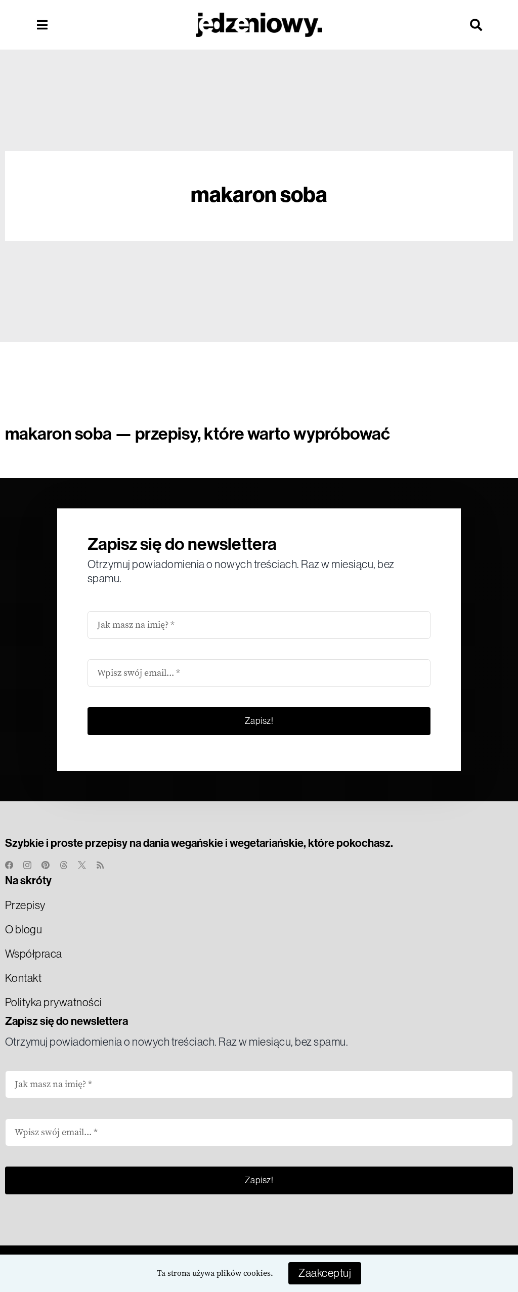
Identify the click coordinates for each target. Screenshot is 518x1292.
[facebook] (9, 865)
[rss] (100, 865)
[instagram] (27, 865)
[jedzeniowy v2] (259, 17)
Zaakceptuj (324, 1273)
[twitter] (82, 865)
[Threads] (64, 865)
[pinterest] (45, 865)
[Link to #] (42, 25)
